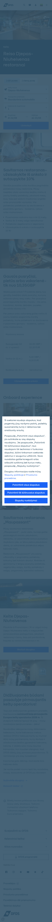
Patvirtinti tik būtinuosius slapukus (26, 492)
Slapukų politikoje (14, 475)
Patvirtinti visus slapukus (26, 485)
